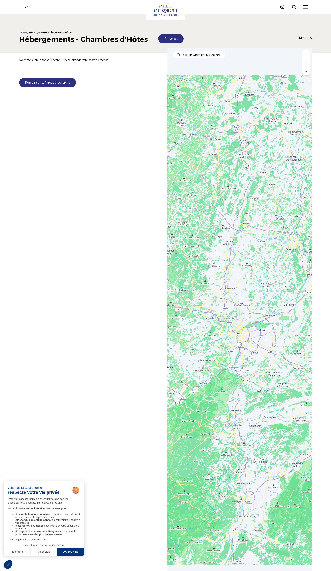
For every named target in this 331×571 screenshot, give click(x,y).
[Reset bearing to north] (306, 71)
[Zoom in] (306, 53)
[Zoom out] (306, 62)
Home (23, 32)
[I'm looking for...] (294, 7)
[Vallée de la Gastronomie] (165, 10)
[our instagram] (282, 7)
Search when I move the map (202, 54)
